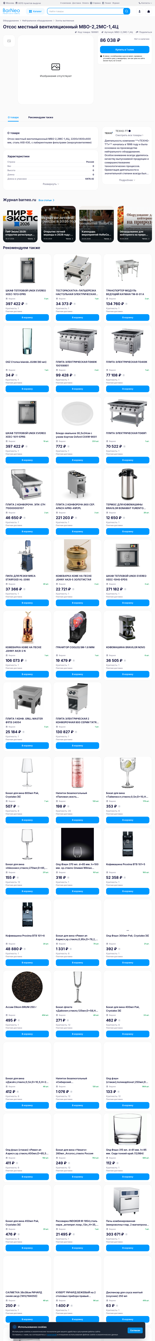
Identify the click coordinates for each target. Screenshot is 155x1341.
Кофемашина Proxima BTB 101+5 (125, 864)
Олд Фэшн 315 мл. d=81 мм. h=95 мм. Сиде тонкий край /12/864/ (126, 1151)
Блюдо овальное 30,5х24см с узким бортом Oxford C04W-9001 (76, 435)
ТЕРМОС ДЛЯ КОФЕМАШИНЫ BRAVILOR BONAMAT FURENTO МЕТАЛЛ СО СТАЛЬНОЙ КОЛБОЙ (126, 506)
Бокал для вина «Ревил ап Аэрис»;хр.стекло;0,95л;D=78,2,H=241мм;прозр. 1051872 (77, 937)
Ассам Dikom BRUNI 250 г (21, 1007)
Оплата (85, 3)
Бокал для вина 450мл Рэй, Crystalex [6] (22, 1222)
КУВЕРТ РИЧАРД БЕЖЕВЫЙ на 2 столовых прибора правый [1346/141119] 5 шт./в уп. (76, 1294)
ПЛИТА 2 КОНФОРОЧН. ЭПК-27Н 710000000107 (25, 506)
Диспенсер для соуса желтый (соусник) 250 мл (124, 1294)
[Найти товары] (126, 11)
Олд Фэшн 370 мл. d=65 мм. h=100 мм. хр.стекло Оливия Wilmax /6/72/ (77, 866)
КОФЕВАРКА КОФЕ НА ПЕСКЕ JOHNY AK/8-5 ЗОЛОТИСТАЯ (74, 577)
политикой (52, 1334)
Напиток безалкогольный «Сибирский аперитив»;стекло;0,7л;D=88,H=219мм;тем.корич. (77, 1080)
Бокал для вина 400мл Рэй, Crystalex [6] (123, 1008)
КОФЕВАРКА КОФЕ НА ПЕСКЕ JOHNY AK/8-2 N (23, 649)
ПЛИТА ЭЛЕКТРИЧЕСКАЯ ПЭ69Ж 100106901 (76, 363)
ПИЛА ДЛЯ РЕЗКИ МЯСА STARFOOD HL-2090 (21, 577)
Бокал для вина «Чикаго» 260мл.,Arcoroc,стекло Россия (74, 1151)
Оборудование (11, 20)
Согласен (135, 1330)
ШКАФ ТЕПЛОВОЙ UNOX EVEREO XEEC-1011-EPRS (26, 435)
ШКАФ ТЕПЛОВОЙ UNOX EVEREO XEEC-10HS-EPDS (126, 577)
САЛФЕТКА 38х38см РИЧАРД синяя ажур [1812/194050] (24, 1294)
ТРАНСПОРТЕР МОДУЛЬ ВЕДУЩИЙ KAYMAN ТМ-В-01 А (125, 292)
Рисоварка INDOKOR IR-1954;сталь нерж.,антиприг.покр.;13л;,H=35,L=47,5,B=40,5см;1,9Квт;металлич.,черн (77, 1222)
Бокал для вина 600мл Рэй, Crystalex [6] (22, 795)
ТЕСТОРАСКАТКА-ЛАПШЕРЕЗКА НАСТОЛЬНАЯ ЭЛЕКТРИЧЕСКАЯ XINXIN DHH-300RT (76, 292)
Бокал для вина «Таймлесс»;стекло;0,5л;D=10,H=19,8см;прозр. (127, 795)
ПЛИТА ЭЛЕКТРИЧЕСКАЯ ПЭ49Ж (126, 361)
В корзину (27, 317)
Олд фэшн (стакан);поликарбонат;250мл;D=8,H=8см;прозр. (127, 1080)
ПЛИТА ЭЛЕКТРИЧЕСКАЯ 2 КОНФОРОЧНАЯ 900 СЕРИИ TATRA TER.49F (77, 720)
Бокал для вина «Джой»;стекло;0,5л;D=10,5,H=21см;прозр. (27, 1080)
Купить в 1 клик (124, 49)
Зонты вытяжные (64, 20)
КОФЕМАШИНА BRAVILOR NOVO (125, 647)
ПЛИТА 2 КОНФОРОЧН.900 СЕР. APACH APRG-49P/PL (75, 506)
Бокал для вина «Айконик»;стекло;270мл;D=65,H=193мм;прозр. (27, 866)
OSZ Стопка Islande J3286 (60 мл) (26, 361)
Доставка (76, 3)
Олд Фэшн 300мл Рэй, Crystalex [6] (127, 935)
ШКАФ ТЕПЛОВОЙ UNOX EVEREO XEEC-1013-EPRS (26, 292)
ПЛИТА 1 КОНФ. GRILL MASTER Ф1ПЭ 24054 (24, 720)
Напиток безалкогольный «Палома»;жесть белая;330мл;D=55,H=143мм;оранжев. (77, 795)
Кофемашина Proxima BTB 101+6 (25, 935)
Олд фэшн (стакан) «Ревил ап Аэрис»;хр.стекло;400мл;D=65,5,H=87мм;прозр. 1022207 (27, 1151)
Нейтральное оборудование (37, 20)
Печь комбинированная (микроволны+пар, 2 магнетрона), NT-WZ (127, 1222)
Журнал (115, 3)
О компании (65, 3)
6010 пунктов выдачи (29, 3)
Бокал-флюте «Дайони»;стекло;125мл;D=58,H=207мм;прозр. (77, 1008)
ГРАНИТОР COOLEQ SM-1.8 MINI (75, 647)
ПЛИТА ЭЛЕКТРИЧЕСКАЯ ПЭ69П (126, 433)
